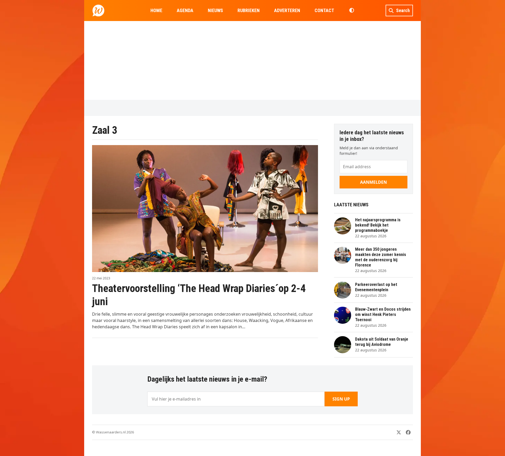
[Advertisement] (252, 60)
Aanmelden (373, 182)
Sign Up (341, 399)
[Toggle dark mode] (352, 10)
